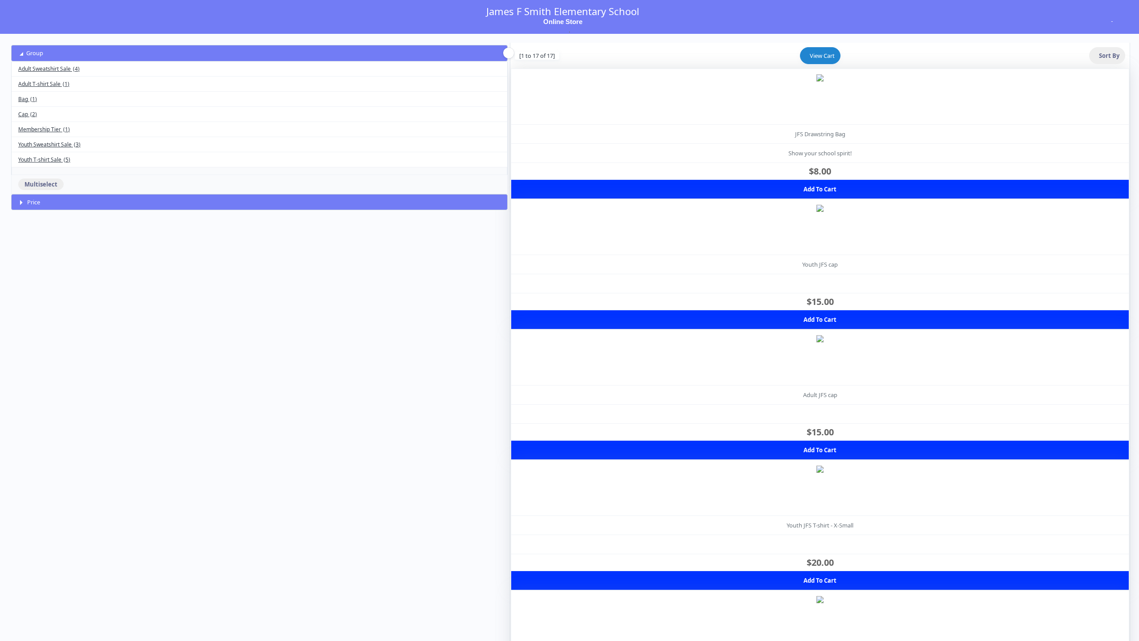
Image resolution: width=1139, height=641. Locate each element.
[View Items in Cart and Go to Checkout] (1111, 19)
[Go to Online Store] (20, 14)
